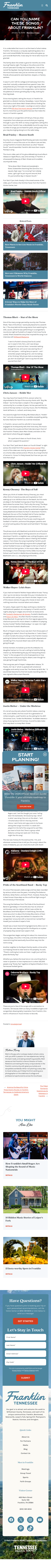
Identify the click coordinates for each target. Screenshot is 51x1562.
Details (9, 1175)
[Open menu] (42, 5)
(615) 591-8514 (26, 1509)
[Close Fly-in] (45, 754)
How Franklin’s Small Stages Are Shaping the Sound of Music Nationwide (23, 1167)
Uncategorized (16, 1024)
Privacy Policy (16, 1370)
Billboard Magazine (21, 337)
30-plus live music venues (22, 108)
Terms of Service (29, 1370)
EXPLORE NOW (25, 807)
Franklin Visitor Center (31, 448)
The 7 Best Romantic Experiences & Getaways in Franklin (42, 1091)
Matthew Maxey (33, 33)
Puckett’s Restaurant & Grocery (18, 614)
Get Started (25, 1321)
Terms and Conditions (36, 1540)
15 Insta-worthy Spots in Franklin (23, 1268)
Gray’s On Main (12, 617)
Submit (25, 1377)
